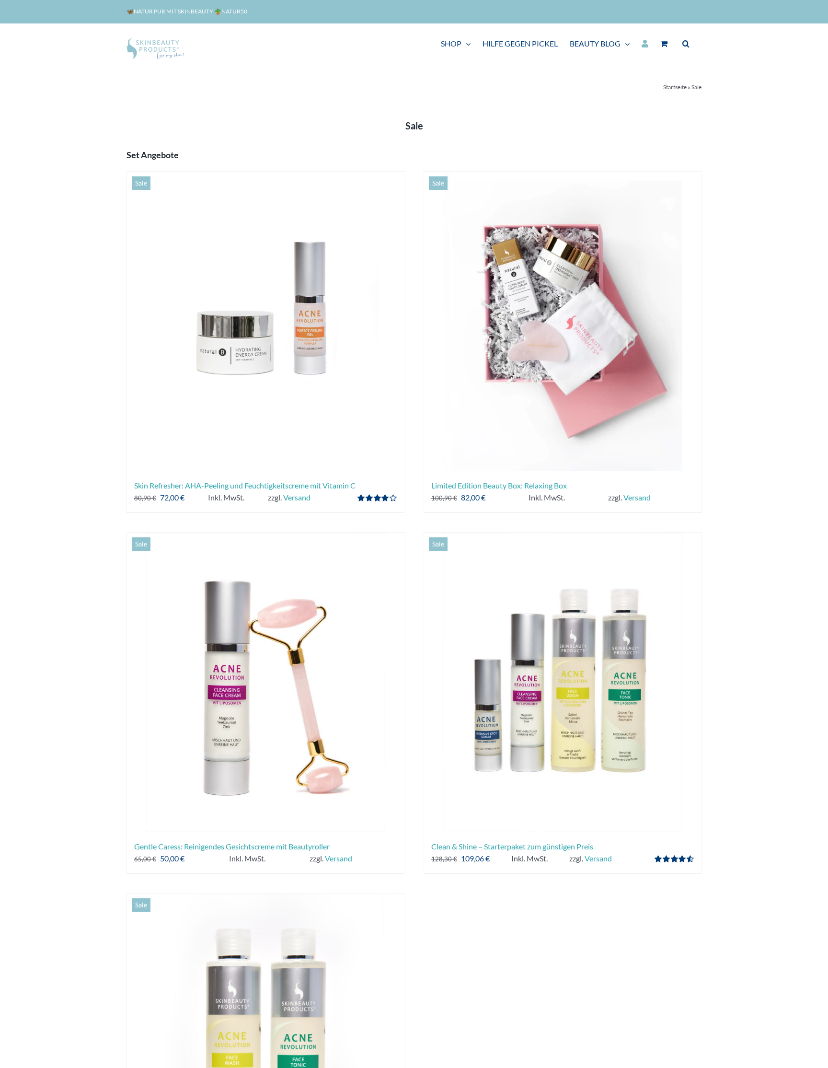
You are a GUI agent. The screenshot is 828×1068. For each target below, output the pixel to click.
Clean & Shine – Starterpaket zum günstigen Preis (512, 846)
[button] (686, 43)
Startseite (675, 87)
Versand (296, 497)
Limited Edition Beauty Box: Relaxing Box (499, 485)
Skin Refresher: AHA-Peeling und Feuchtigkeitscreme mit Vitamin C (245, 485)
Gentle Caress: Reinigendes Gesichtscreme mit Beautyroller (232, 846)
